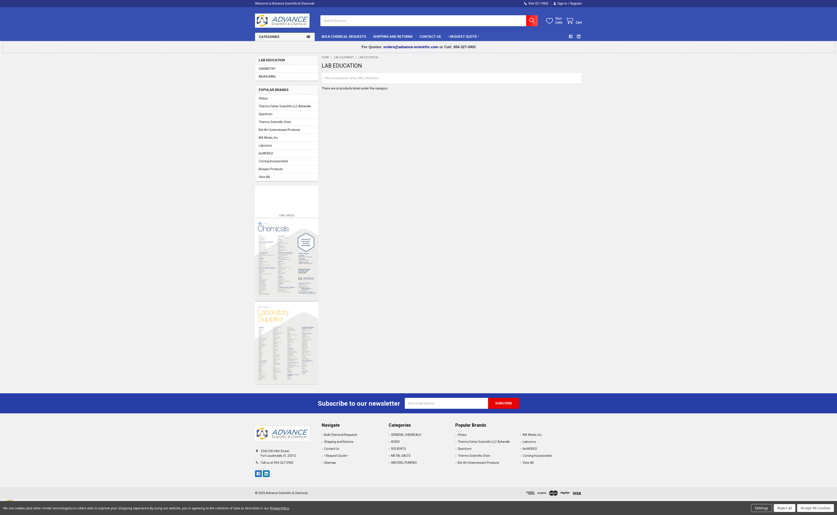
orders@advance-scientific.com (411, 47)
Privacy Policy (279, 508)
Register (576, 3)
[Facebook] (570, 36)
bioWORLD (266, 153)
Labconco (265, 145)
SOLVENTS (398, 448)
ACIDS (395, 441)
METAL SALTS (401, 455)
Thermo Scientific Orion (275, 122)
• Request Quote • (463, 37)
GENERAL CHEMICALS (406, 434)
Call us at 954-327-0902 (277, 462)
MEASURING (267, 76)
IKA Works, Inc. (268, 137)
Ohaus (263, 98)
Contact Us (430, 37)
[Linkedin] (578, 36)
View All (264, 177)
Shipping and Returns (393, 37)
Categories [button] (269, 37)
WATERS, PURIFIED (404, 462)
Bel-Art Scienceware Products (279, 130)
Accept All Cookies (815, 508)
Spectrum (265, 114)
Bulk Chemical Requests (344, 37)
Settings (761, 508)
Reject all (784, 508)
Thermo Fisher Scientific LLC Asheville (285, 106)
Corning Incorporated (273, 161)
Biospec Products (271, 169)
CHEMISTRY (267, 68)
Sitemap (330, 462)
